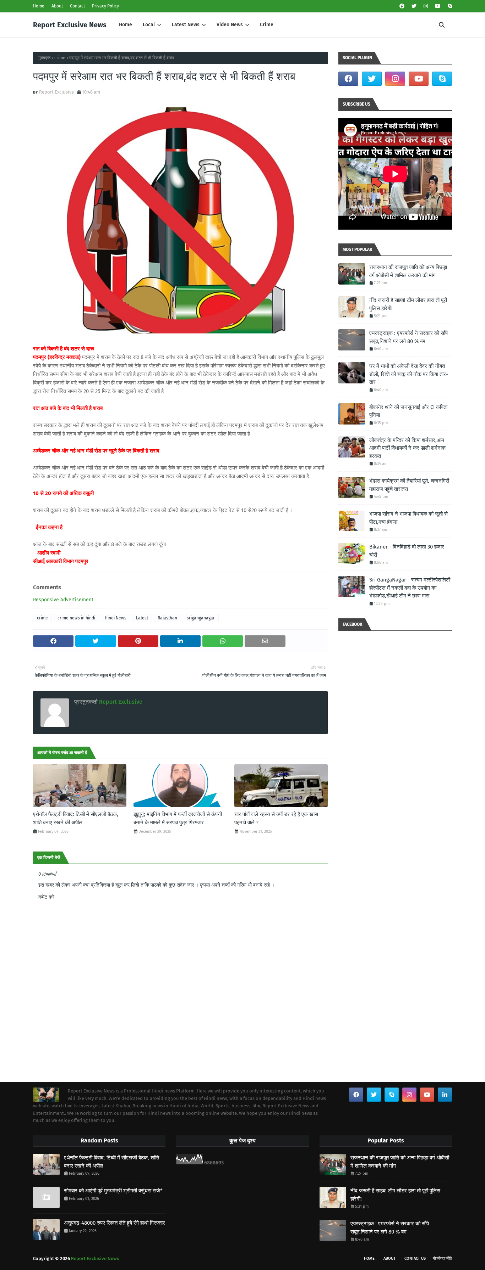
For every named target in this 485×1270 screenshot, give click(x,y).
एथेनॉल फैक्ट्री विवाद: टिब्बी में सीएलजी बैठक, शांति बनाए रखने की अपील (75, 818)
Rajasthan (167, 618)
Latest (142, 618)
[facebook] (402, 6)
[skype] (449, 6)
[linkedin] (445, 1095)
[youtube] (437, 6)
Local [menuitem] (149, 25)
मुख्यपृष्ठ (44, 57)
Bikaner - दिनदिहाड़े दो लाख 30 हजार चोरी (406, 551)
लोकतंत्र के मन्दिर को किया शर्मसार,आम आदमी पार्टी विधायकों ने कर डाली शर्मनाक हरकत (407, 448)
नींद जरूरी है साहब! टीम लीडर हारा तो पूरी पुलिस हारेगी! (408, 304)
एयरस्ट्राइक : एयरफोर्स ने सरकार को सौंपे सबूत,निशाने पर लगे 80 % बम (408, 337)
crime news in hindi (76, 618)
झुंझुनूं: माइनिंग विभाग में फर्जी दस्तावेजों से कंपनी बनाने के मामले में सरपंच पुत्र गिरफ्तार (177, 818)
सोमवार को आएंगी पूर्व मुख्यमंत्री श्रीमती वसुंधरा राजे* (113, 1190)
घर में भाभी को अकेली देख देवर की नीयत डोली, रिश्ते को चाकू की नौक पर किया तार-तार (408, 374)
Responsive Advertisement (63, 600)
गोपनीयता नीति (442, 1258)
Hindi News (115, 618)
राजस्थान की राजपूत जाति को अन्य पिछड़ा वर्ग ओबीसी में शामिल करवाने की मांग (408, 271)
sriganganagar (201, 618)
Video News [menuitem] (230, 25)
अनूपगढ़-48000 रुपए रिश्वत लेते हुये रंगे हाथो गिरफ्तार (114, 1223)
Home (38, 6)
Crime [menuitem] (266, 25)
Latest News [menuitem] (186, 25)
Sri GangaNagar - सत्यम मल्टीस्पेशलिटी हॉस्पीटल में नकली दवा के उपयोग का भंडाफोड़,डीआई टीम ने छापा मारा (409, 588)
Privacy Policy (105, 6)
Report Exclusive (56, 92)
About (57, 6)
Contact (77, 6)
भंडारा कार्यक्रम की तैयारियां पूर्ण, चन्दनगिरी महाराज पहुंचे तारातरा (409, 485)
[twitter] (414, 6)
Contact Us (415, 1258)
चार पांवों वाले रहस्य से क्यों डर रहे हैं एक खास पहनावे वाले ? (276, 818)
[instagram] (426, 6)
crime (59, 57)
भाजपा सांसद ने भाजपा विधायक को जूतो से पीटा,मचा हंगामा (408, 518)
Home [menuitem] (125, 25)
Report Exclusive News (70, 25)
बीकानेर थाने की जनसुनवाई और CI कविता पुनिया (408, 411)
